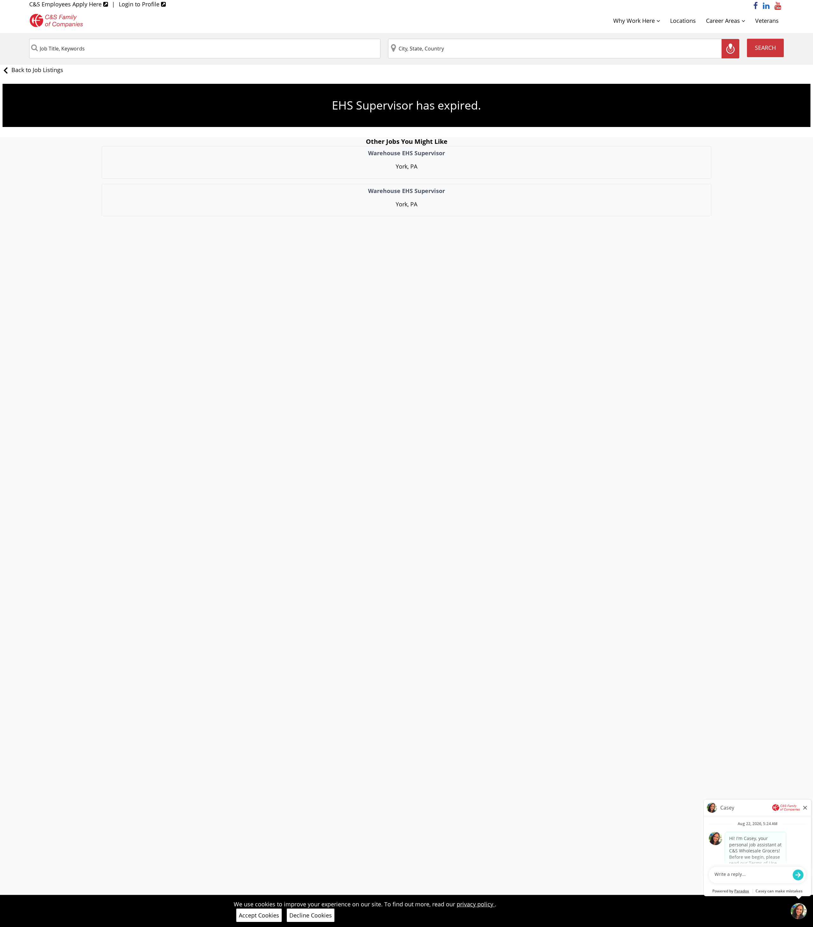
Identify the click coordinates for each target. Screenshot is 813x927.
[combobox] (204, 48)
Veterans (767, 20)
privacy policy (476, 904)
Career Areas (724, 20)
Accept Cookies (259, 915)
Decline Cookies (310, 915)
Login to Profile (140, 4)
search (765, 47)
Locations (683, 20)
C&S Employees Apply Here (66, 4)
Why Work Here (634, 20)
